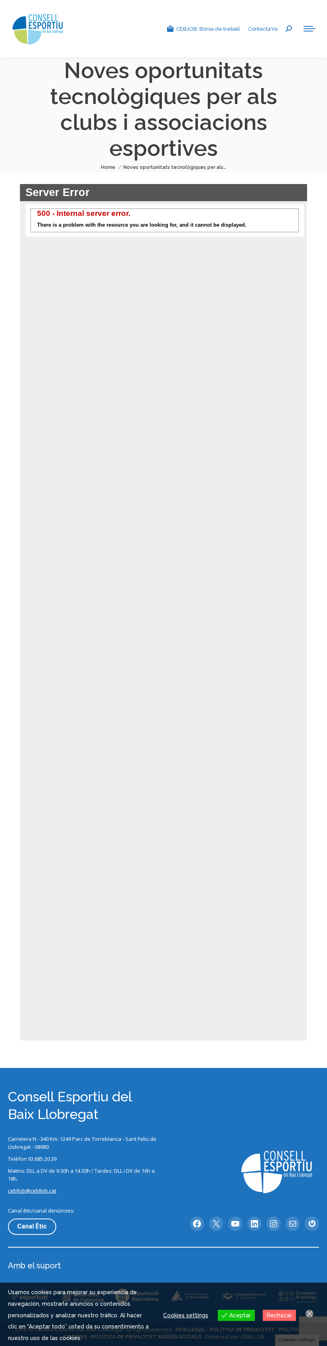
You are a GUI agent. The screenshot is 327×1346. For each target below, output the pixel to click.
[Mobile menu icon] (309, 28)
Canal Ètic (32, 1226)
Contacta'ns (263, 29)
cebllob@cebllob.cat (32, 1190)
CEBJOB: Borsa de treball (208, 29)
